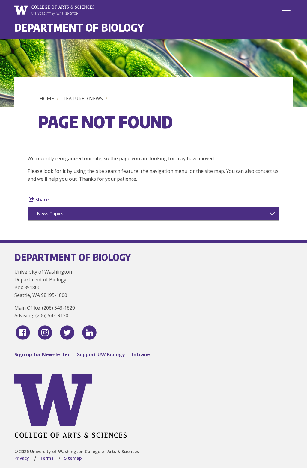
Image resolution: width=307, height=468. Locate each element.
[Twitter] (67, 332)
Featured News (83, 98)
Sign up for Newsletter (42, 354)
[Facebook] (22, 332)
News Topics (50, 213)
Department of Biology (79, 27)
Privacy (21, 458)
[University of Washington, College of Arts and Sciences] (54, 10)
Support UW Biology (101, 354)
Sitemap (73, 458)
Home (47, 98)
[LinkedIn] (89, 332)
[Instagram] (45, 332)
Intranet (142, 354)
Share (41, 199)
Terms (46, 458)
